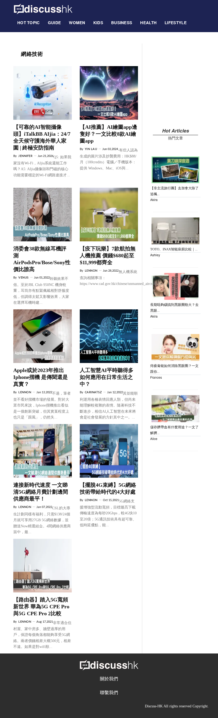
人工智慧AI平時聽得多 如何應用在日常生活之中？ (106, 377)
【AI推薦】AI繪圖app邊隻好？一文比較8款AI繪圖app (108, 134)
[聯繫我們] (195, 20)
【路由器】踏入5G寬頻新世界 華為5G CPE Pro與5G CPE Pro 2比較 (41, 606)
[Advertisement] (175, 81)
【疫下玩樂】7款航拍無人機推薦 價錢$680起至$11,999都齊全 (108, 255)
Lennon (91, 270)
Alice (153, 438)
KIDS (98, 22)
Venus (23, 277)
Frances (156, 377)
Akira (154, 199)
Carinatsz (93, 392)
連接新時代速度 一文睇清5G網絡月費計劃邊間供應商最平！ (40, 492)
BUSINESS (121, 22)
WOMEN (77, 22)
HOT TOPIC (28, 22)
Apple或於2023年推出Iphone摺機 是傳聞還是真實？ (40, 377)
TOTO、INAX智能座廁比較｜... (174, 249)
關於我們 (109, 678)
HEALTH (148, 22)
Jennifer (25, 156)
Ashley (155, 255)
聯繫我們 (109, 692)
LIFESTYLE (176, 22)
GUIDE (54, 22)
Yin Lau (91, 149)
